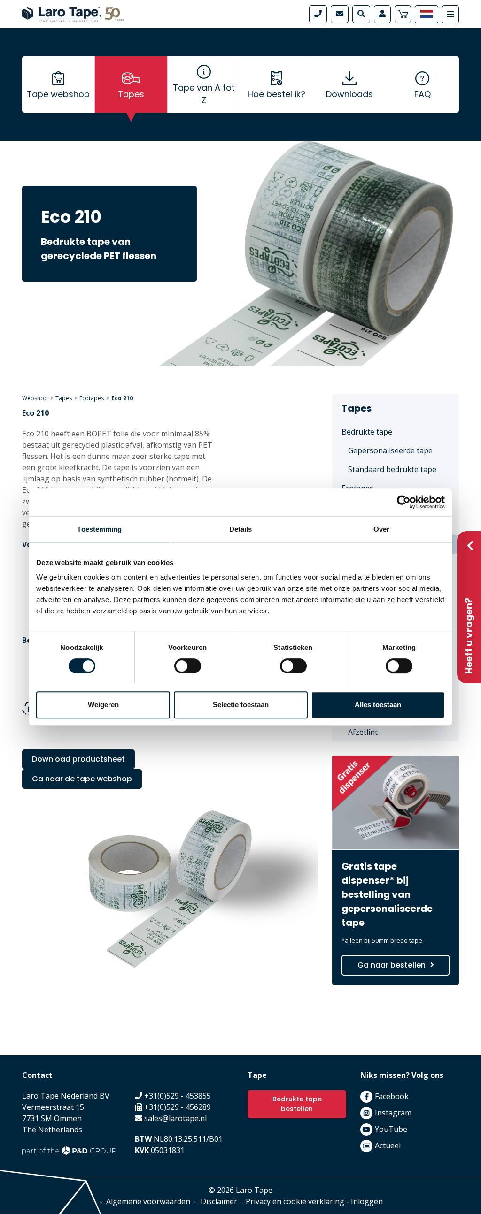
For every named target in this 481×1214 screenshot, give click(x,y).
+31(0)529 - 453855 (177, 1096)
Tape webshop (58, 94)
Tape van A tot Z (204, 94)
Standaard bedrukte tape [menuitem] (392, 469)
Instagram (393, 1112)
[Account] (382, 14)
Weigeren (103, 705)
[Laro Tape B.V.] (73, 13)
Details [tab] (240, 529)
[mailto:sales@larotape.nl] (340, 14)
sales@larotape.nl (175, 1118)
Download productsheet (78, 759)
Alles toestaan (378, 705)
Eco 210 (122, 398)
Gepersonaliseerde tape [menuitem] (390, 450)
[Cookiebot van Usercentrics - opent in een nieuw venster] (404, 502)
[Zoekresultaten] (361, 14)
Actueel (388, 1145)
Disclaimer (219, 1201)
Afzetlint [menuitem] (363, 732)
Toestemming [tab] (99, 529)
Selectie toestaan (241, 705)
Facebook (392, 1096)
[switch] (187, 665)
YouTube (391, 1129)
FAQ (422, 94)
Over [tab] (381, 529)
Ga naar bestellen (391, 965)
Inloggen (367, 1201)
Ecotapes (91, 398)
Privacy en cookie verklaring (295, 1201)
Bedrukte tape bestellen (297, 1104)
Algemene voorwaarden (148, 1201)
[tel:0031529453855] (318, 14)
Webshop (35, 398)
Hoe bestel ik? (276, 94)
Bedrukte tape (366, 432)
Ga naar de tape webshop (82, 778)
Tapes (131, 94)
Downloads (349, 94)
